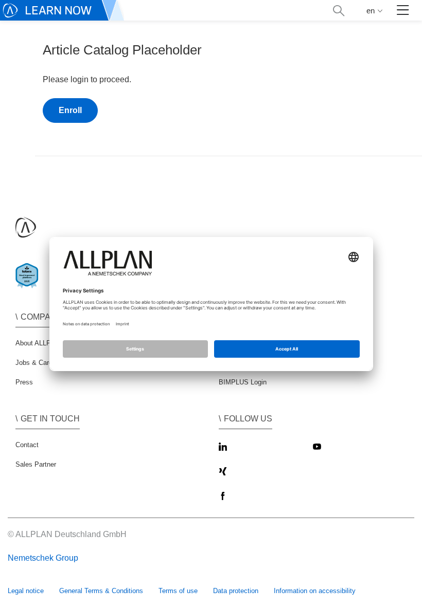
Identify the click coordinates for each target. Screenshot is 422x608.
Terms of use (178, 591)
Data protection (235, 591)
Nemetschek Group (43, 558)
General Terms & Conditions (101, 591)
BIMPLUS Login (243, 382)
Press (24, 382)
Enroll (70, 110)
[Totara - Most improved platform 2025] (29, 284)
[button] (338, 10)
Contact (27, 445)
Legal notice (26, 591)
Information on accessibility (315, 591)
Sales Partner (35, 464)
